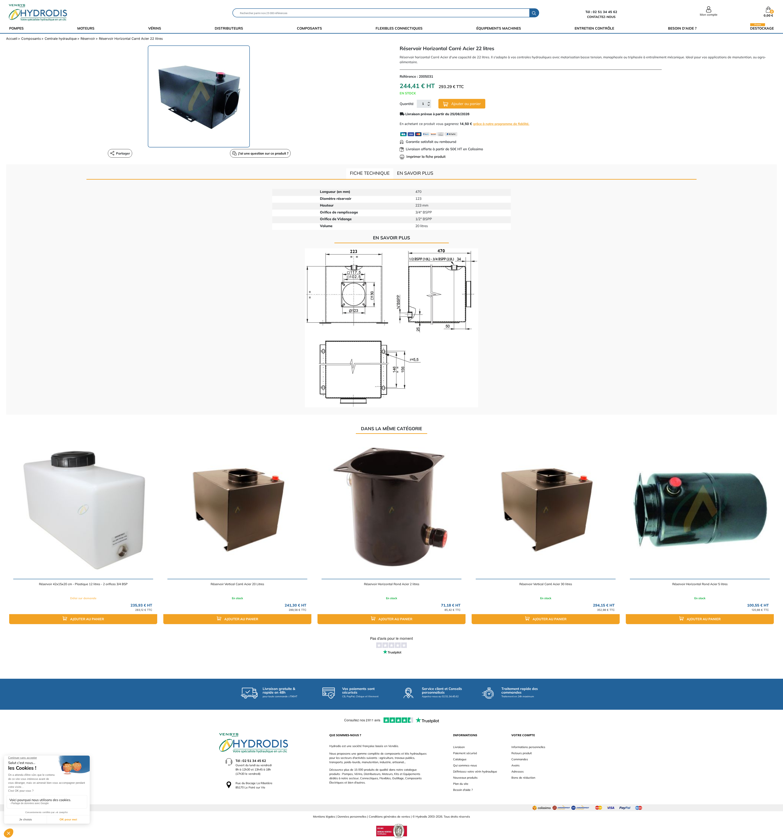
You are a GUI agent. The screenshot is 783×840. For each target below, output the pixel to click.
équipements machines (498, 28)
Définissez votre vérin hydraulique (475, 771)
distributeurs (229, 28)
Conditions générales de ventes (389, 816)
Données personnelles (351, 816)
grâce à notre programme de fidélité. (501, 124)
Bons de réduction (523, 777)
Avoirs (515, 765)
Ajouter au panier (465, 103)
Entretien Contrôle (594, 28)
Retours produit (521, 753)
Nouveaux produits (465, 777)
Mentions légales (324, 816)
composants (309, 28)
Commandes (519, 759)
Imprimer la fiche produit (426, 156)
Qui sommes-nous (465, 765)
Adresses (517, 771)
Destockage (762, 28)
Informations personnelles (528, 747)
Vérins (154, 28)
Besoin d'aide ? (682, 28)
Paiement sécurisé (465, 753)
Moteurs (85, 28)
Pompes (16, 28)
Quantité (407, 104)
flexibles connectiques (399, 28)
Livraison (459, 747)
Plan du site (460, 784)
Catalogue (460, 759)
